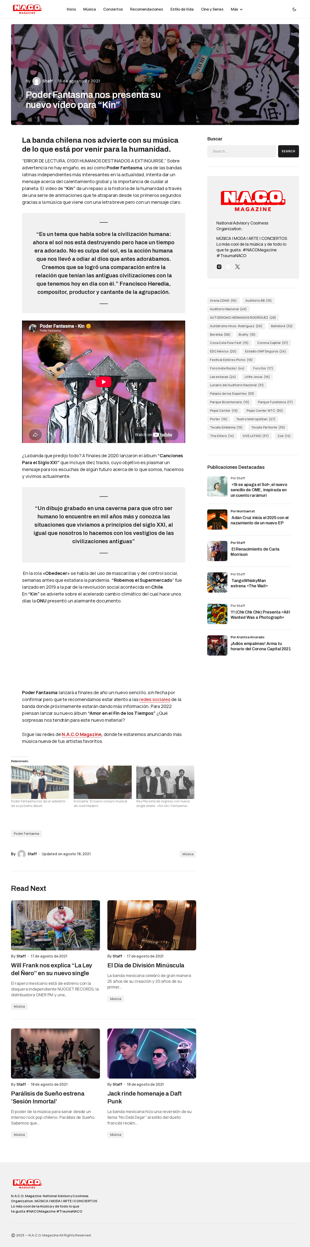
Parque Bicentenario (229, 402)
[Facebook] (228, 266)
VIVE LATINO (256, 436)
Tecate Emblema (226, 427)
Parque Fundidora (275, 402)
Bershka (220, 334)
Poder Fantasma (26, 833)
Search (288, 151)
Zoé (284, 436)
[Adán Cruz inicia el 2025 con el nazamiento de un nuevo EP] (217, 519)
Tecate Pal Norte (268, 427)
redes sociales (154, 699)
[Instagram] (219, 266)
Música (187, 854)
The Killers (222, 436)
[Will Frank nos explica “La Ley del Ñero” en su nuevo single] (55, 925)
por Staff (238, 542)
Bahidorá (282, 326)
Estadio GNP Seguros (265, 351)
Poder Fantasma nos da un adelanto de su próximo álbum (38, 803)
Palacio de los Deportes (232, 393)
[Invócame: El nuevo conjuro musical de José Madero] (103, 782)
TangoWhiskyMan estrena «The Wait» (250, 583)
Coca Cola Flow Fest (229, 343)
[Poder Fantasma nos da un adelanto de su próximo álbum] (40, 782)
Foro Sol (263, 368)
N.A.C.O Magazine (81, 734)
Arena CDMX (223, 300)
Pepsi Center (224, 410)
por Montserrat (243, 511)
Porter (219, 419)
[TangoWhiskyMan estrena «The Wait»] (217, 582)
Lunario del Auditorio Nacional (237, 385)
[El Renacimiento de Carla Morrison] (217, 551)
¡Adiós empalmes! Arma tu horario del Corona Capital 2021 (261, 646)
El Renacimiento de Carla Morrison (255, 552)
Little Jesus (257, 377)
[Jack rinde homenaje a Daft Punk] (151, 1053)
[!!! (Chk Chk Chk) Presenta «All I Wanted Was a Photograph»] (217, 614)
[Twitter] (237, 266)
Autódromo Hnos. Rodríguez (236, 326)
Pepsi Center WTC (264, 410)
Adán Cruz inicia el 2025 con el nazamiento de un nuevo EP (259, 520)
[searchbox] (241, 151)
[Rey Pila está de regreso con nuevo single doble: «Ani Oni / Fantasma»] (165, 782)
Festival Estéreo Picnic (231, 360)
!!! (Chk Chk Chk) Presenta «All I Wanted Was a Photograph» (260, 615)
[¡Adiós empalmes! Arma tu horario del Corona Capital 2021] (217, 645)
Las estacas (223, 377)
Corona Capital (272, 343)
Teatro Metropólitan (256, 419)
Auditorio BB (258, 300)
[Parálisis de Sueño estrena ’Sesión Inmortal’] (55, 1053)
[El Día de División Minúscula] (151, 925)
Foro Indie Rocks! (227, 368)
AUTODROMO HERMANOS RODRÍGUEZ (243, 317)
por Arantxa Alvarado (247, 637)
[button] (294, 9)
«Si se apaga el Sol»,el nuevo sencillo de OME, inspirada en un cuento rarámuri (259, 490)
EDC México (223, 351)
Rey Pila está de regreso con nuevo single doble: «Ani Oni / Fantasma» (163, 803)
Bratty (247, 334)
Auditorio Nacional (228, 309)
